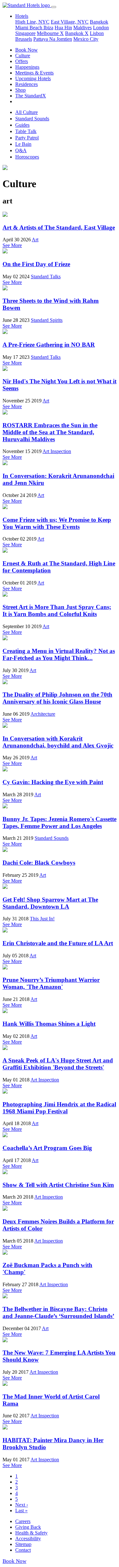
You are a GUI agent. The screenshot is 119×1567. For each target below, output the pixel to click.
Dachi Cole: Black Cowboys (39, 862)
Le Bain (23, 144)
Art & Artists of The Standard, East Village (59, 227)
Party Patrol (27, 137)
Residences (26, 84)
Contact (23, 1550)
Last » (21, 1510)
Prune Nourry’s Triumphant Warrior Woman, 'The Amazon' (51, 983)
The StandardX (30, 95)
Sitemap (23, 1544)
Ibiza (48, 27)
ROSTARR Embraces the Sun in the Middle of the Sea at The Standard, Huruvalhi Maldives (50, 432)
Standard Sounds (32, 118)
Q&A (21, 150)
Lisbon (97, 33)
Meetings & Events (34, 72)
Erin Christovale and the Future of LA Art (58, 943)
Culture (22, 55)
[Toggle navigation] (53, 7)
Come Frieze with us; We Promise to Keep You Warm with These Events (57, 523)
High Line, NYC (32, 22)
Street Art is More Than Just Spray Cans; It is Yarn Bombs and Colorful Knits (57, 610)
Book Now (26, 50)
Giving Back (28, 1527)
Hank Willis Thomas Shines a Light (49, 1023)
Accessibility (28, 1538)
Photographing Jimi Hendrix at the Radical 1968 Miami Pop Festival (59, 1108)
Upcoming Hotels (33, 78)
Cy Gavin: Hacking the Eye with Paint (53, 782)
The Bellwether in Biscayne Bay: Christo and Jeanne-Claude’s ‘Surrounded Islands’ (58, 1312)
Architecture (42, 714)
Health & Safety (31, 1532)
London (101, 27)
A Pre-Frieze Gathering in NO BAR (49, 344)
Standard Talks (46, 276)
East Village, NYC (70, 22)
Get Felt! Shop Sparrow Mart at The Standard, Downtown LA (50, 903)
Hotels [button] (21, 16)
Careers (22, 1521)
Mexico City (85, 39)
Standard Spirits (47, 320)
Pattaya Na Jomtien (52, 39)
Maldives (82, 27)
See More (12, 245)
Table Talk (25, 131)
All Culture (26, 112)
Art (35, 239)
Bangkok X (77, 33)
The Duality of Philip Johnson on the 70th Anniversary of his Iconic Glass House (57, 698)
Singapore (25, 33)
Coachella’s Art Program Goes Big (47, 1148)
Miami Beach (29, 27)
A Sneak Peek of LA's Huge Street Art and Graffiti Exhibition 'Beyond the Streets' (58, 1064)
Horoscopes (27, 157)
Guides (22, 125)
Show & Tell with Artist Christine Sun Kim (58, 1184)
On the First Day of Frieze (36, 264)
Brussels (23, 39)
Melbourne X (50, 33)
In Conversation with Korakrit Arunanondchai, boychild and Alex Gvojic (58, 742)
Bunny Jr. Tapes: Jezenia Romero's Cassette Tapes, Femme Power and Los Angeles (59, 822)
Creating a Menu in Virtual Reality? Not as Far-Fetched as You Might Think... (59, 654)
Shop (20, 90)
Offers (21, 61)
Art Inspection (57, 451)
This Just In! (42, 918)
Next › (21, 1504)
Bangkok (99, 22)
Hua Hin (63, 27)
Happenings (27, 67)
